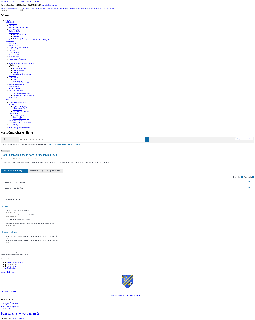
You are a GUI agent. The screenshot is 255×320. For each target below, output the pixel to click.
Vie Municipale (9, 22)
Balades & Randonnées (20, 106)
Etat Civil (12, 51)
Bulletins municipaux (19, 34)
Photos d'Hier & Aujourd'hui (10, 307)
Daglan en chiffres (14, 31)
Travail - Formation (21, 145)
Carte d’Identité (14, 52)
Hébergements (13, 113)
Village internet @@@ (20, 108)
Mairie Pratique (9, 42)
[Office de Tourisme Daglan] (127, 295)
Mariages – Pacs (14, 56)
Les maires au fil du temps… (22, 74)
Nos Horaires (11, 268)
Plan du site (9, 313)
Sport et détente (14, 86)
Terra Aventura (17, 110)
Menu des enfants (18, 81)
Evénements (12, 76)
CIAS (10, 61)
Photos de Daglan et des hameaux (19, 128)
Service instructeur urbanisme (18, 59)
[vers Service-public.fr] (244, 138)
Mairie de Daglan (18, 318)
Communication (14, 33)
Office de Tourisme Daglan (17, 102)
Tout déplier (248, 177)
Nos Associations (14, 88)
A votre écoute (13, 45)
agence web (20, 254)
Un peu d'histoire (6, 305)
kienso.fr (26, 254)
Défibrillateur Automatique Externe (24, 95)
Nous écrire (12, 43)
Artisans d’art (13, 124)
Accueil (7, 20)
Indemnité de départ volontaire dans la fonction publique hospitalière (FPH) (30, 223)
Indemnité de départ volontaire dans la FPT (20, 219)
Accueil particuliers (7, 145)
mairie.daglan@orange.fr (49, 5)
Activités (11, 104)
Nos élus (11, 25)
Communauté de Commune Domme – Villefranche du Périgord (29, 40)
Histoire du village (18, 70)
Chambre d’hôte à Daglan (21, 119)
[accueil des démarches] (4, 139)
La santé (11, 92)
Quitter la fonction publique (38, 145)
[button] (127, 182)
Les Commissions (14, 29)
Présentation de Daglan (20, 68)
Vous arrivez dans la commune (18, 47)
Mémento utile (13, 97)
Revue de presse (18, 38)
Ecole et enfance (14, 77)
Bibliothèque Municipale (16, 85)
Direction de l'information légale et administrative (15, 253)
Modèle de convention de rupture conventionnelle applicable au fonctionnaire (30, 236)
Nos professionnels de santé (21, 94)
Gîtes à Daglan (17, 117)
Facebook (16, 36)
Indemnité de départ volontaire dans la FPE (20, 215)
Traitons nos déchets (15, 49)
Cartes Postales (5, 308)
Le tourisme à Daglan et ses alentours (20, 122)
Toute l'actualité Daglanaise (9, 303)
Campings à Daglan (19, 115)
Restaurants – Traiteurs (16, 120)
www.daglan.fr (29, 313)
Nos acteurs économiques (17, 90)
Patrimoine (16, 72)
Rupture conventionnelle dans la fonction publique (64, 145)
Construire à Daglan (15, 58)
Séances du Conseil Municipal (18, 27)
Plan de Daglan (11, 266)
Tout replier (237, 177)
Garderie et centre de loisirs (21, 83)
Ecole (14, 79)
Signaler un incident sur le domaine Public (22, 63)
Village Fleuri (9, 99)
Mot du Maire (13, 24)
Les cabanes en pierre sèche (21, 111)
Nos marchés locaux (15, 126)
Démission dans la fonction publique (17, 210)
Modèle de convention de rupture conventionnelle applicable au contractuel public (32, 240)
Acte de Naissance (14, 54)
